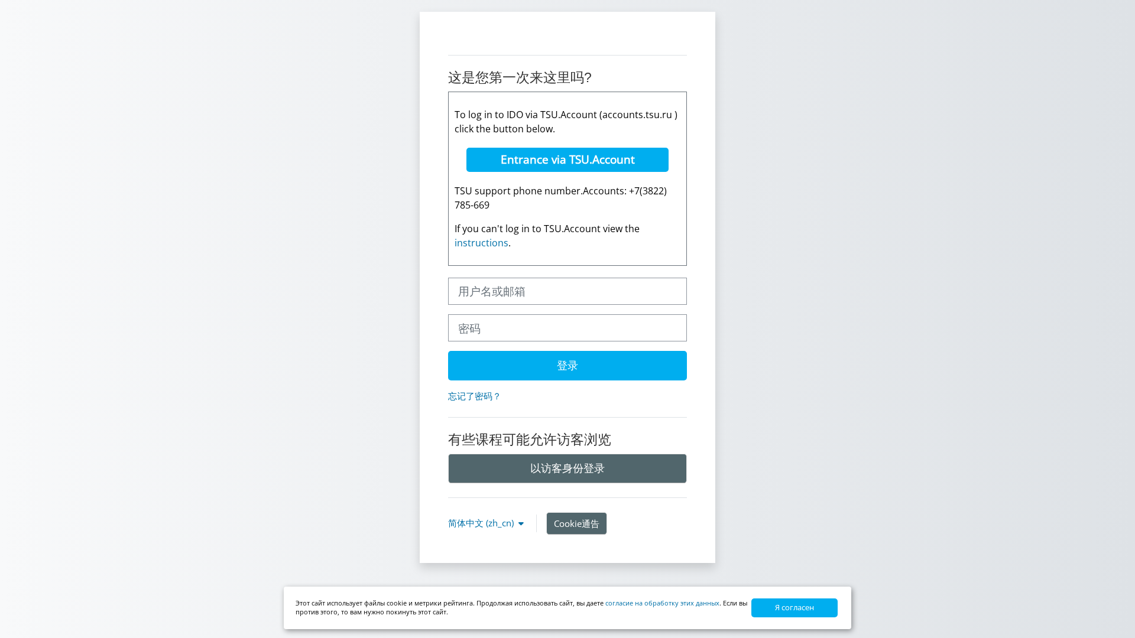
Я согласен (794, 607)
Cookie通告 (576, 523)
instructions (481, 242)
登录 (567, 365)
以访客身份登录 (567, 468)
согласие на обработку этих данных (662, 602)
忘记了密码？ (474, 396)
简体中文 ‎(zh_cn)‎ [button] (482, 523)
